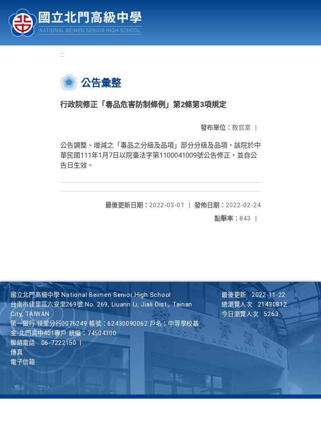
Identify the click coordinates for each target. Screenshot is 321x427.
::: (62, 54)
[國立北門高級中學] (75, 22)
